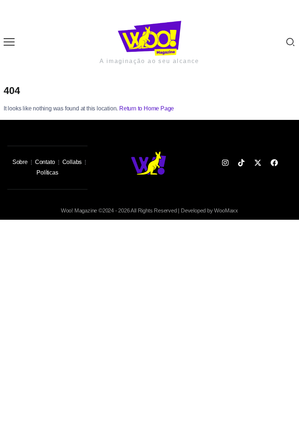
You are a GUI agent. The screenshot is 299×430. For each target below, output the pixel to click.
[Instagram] (225, 163)
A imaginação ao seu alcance (149, 61)
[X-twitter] (258, 163)
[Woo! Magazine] (149, 38)
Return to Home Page (146, 108)
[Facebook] (274, 163)
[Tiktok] (241, 163)
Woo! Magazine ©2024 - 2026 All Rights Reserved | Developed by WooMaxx (149, 210)
